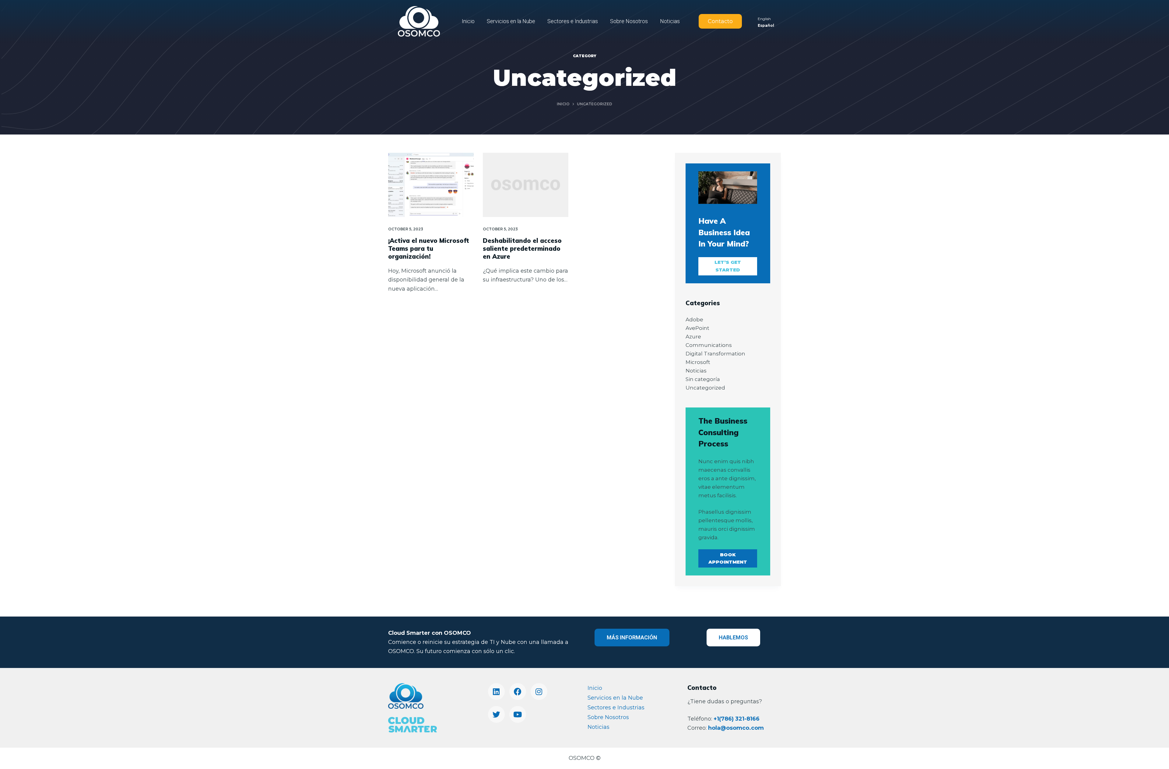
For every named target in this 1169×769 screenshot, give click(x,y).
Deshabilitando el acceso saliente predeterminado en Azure (522, 248)
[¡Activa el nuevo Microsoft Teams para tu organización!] (431, 185)
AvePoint (697, 328)
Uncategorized (705, 388)
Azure (693, 337)
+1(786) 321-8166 (737, 718)
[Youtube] (517, 714)
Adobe (694, 319)
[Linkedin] (496, 691)
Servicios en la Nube (511, 21)
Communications (709, 345)
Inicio (468, 21)
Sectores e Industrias (572, 21)
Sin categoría (703, 379)
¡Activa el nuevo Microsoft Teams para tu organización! (428, 248)
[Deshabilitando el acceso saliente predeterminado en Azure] (525, 185)
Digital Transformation (715, 354)
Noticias (670, 21)
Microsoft (698, 362)
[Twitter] (496, 714)
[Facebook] (517, 691)
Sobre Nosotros (629, 21)
